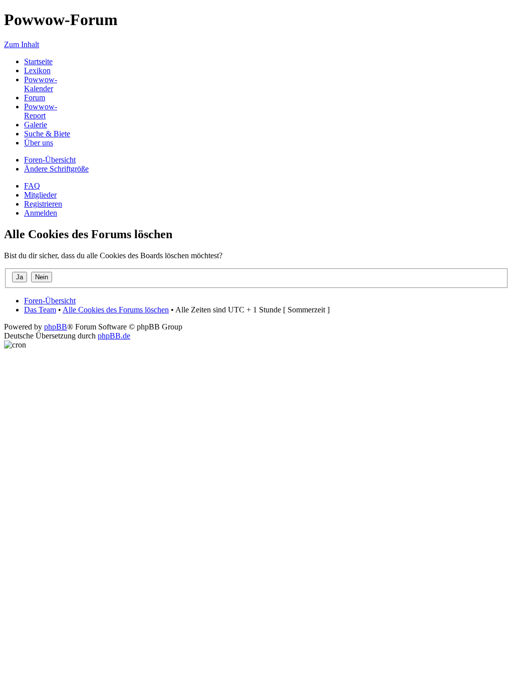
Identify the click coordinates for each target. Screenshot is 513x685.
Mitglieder (40, 195)
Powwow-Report (40, 111)
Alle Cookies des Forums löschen (116, 309)
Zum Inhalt (21, 44)
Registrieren (43, 204)
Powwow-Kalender (40, 84)
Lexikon (37, 70)
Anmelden (40, 213)
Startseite (38, 61)
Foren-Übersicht (50, 159)
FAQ (32, 186)
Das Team (40, 309)
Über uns (38, 142)
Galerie (35, 124)
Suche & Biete (47, 133)
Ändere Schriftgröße (56, 168)
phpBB (55, 326)
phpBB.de (114, 335)
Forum (34, 97)
